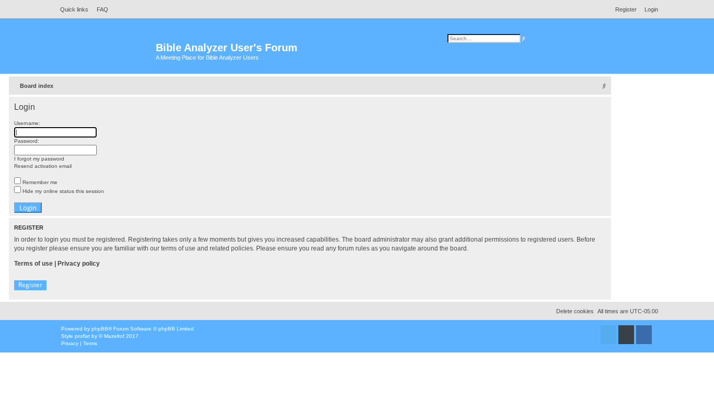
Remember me (39, 182)
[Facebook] (644, 334)
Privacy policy (78, 263)
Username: (27, 123)
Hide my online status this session (62, 191)
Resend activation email (43, 166)
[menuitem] (99, 9)
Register (30, 284)
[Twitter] (608, 334)
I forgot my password (39, 159)
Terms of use (33, 263)
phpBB (99, 329)
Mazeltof (114, 336)
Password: (26, 141)
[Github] (626, 334)
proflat (82, 336)
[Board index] (106, 52)
